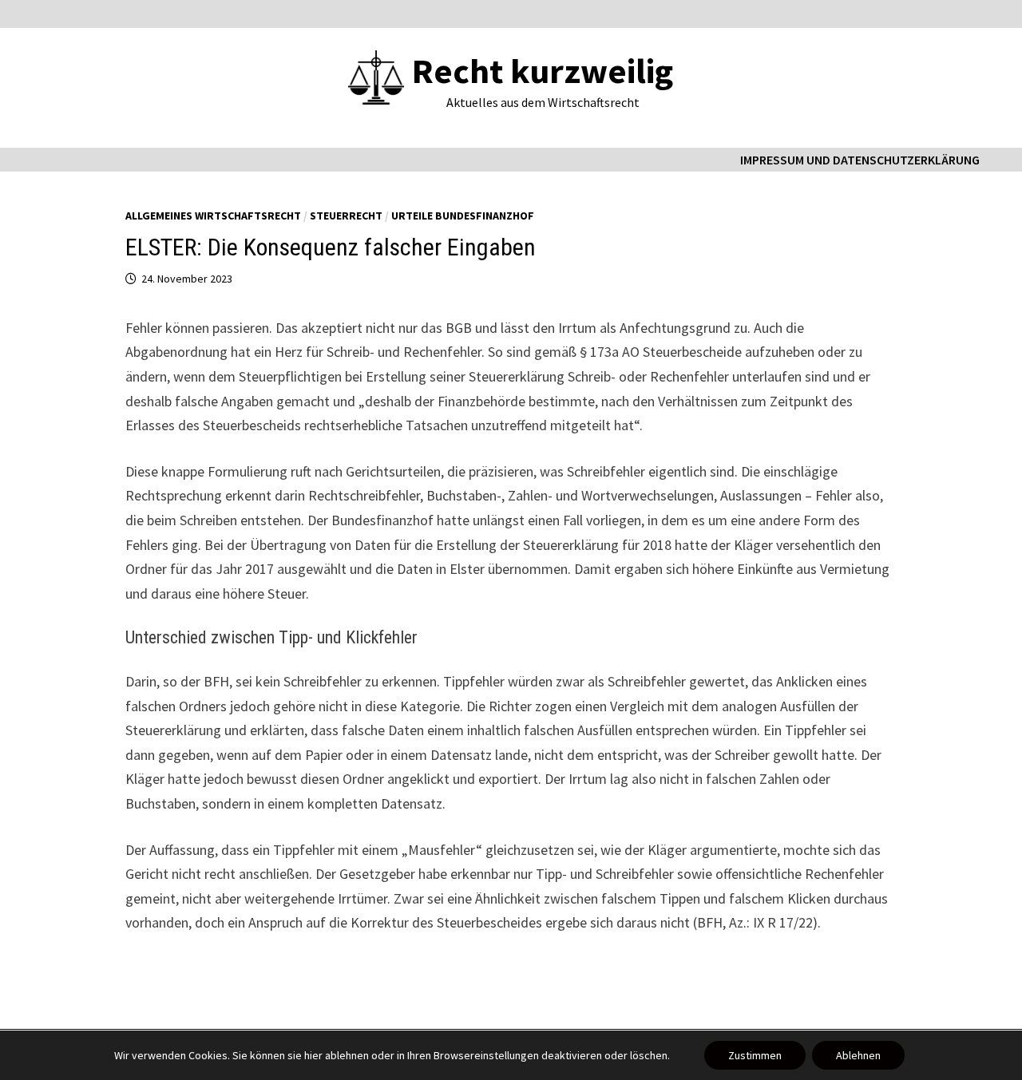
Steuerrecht (346, 215)
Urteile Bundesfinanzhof (462, 215)
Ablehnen (858, 1055)
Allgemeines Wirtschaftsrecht (213, 215)
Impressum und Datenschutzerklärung (860, 160)
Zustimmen (755, 1055)
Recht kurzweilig (542, 71)
